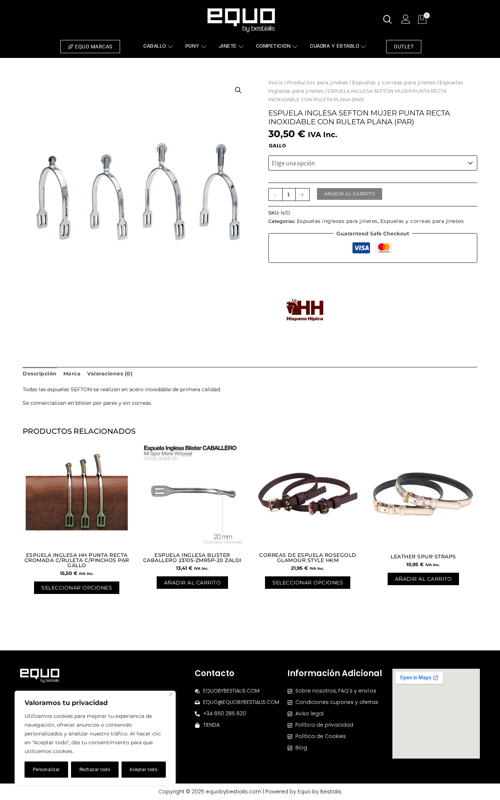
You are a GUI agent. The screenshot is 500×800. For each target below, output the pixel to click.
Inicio (275, 82)
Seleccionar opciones (76, 587)
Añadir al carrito (349, 194)
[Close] (170, 694)
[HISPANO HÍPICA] (305, 309)
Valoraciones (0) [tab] (110, 373)
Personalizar (46, 769)
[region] (95, 738)
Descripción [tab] (40, 373)
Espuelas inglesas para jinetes (337, 221)
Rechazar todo (95, 769)
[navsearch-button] (387, 20)
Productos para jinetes (317, 82)
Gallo (277, 145)
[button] (238, 90)
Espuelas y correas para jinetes (394, 82)
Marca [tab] (72, 373)
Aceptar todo (143, 769)
